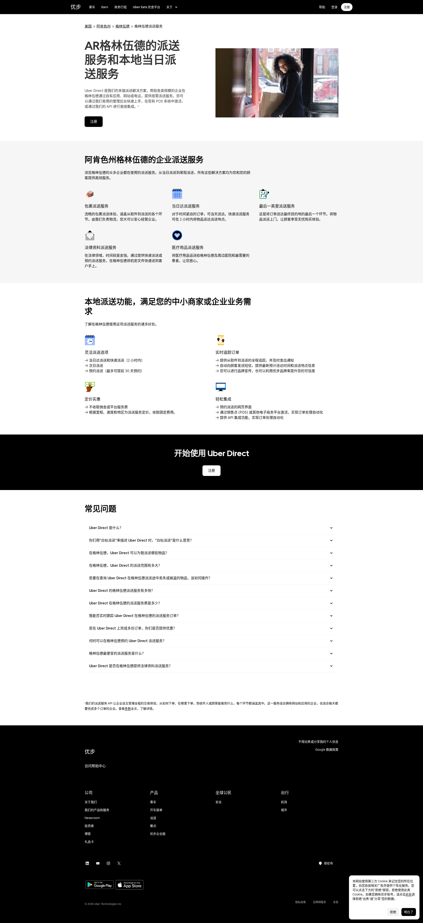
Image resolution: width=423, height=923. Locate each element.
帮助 (322, 7)
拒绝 (393, 912)
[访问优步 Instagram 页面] (108, 863)
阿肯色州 (103, 26)
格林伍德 (122, 26)
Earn (104, 7)
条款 (128, 708)
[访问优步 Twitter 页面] (119, 863)
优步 (75, 7)
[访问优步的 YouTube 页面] (98, 863)
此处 (409, 894)
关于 (169, 7)
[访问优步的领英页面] (87, 863)
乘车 (92, 7)
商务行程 (120, 7)
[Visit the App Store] (129, 885)
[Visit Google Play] (99, 885)
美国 (88, 26)
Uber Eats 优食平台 (146, 7)
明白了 (408, 912)
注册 (347, 7)
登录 (334, 7)
